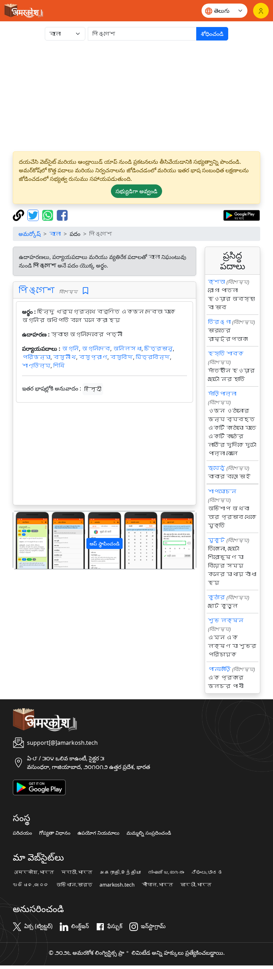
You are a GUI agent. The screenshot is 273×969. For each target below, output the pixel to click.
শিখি (59, 366)
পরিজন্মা (36, 357)
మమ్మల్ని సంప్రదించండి (149, 832)
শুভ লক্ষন (225, 620)
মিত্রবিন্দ (153, 357)
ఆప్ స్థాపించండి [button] (104, 543)
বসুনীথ (64, 357)
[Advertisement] (136, 96)
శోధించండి (212, 34)
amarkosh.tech (117, 884)
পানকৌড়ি (219, 669)
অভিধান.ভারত (74, 884)
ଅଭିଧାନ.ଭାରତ (31, 884)
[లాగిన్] (261, 10)
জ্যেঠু (216, 468)
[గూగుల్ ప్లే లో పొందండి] (241, 215)
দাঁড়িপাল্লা (222, 394)
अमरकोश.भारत (33, 872)
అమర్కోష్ (29, 234)
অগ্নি (70, 348)
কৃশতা (216, 282)
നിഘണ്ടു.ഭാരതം (166, 872)
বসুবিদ (121, 357)
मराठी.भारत (76, 872)
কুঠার (216, 597)
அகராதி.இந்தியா (120, 872)
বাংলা (55, 234)
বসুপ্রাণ (93, 357)
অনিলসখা (127, 348)
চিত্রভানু (158, 348)
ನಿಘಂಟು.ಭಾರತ (207, 872)
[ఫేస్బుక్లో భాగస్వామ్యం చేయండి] (62, 215)
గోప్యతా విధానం (54, 832)
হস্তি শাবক (225, 353)
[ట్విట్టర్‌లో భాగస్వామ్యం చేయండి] (34, 215)
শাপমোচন (222, 491)
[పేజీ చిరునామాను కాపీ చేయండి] (19, 215)
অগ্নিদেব (96, 348)
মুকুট (216, 540)
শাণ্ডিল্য (36, 366)
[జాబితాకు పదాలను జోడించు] (85, 291)
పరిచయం (22, 832)
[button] (27, 540)
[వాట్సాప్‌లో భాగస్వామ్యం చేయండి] (48, 215)
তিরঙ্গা (219, 322)
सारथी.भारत (196, 884)
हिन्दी (92, 389)
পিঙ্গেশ (36, 290)
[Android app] (39, 787)
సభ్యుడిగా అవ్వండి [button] (136, 191)
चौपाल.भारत (157, 884)
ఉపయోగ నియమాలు (98, 832)
